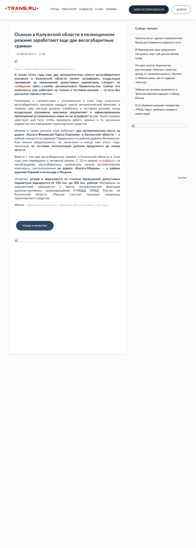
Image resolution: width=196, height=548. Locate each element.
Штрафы (103, 205)
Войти (181, 9)
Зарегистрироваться (149, 9)
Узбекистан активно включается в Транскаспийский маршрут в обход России (157, 94)
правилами (112, 100)
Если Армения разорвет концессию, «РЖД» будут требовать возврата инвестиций (157, 109)
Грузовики (66, 205)
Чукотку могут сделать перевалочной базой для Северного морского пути (158, 40)
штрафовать (107, 160)
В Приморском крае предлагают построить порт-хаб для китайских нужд (157, 54)
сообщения (23, 86)
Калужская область (85, 205)
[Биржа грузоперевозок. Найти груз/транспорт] (21, 9)
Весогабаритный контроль (43, 205)
